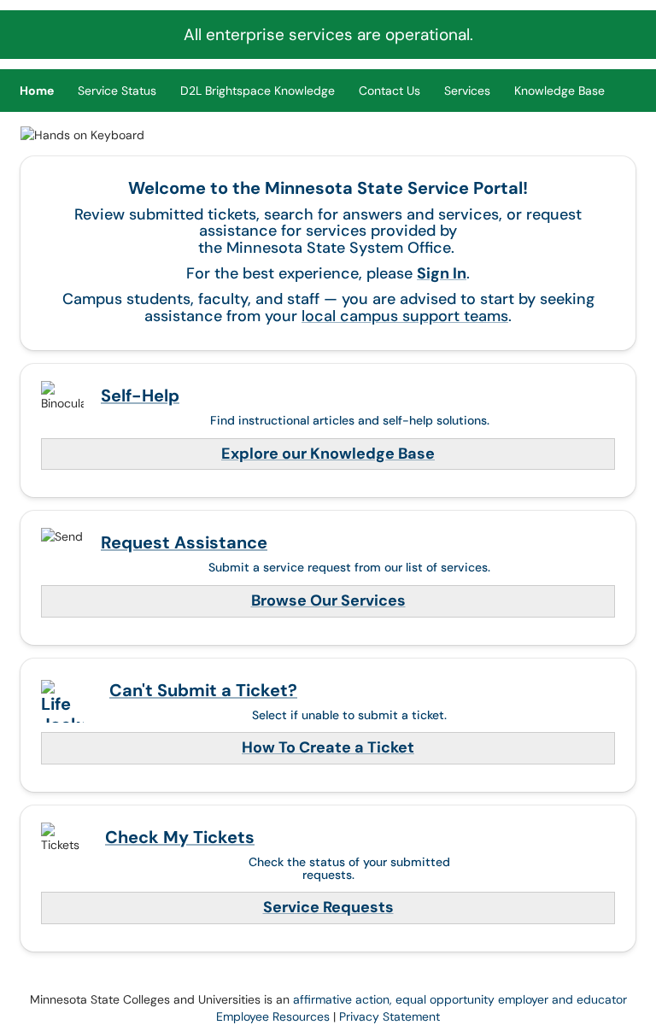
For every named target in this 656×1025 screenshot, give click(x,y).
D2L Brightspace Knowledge (257, 90)
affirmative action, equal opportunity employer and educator (460, 999)
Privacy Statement (389, 1016)
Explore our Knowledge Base (328, 453)
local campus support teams (405, 316)
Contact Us (389, 90)
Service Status (117, 90)
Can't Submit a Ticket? (203, 690)
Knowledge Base (559, 90)
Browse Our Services (328, 600)
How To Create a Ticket (328, 747)
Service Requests (328, 907)
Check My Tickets (180, 837)
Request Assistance (184, 542)
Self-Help (140, 395)
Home (37, 90)
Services (467, 90)
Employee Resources (273, 1016)
